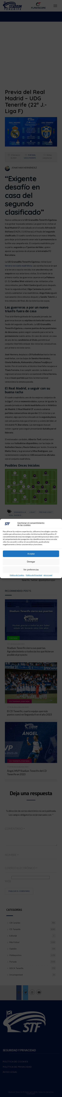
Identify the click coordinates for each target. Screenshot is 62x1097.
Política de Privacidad (34, 575)
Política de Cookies (17, 575)
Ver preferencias (31, 569)
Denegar (31, 561)
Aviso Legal (48, 575)
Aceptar (31, 553)
